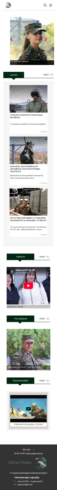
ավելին (46, 75)
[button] (45, 39)
